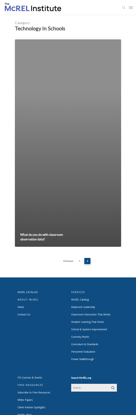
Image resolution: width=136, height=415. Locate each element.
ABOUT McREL (28, 299)
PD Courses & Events (30, 377)
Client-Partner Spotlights (31, 407)
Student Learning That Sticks (87, 322)
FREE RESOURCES (30, 385)
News (21, 307)
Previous (68, 261)
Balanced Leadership (83, 307)
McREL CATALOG (28, 292)
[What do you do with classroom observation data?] (68, 143)
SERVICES (78, 292)
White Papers (25, 400)
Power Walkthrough (82, 359)
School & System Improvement (89, 329)
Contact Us (24, 314)
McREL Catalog (80, 299)
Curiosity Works (80, 336)
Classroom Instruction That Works (90, 314)
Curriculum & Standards (84, 344)
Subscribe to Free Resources (34, 392)
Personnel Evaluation (83, 351)
